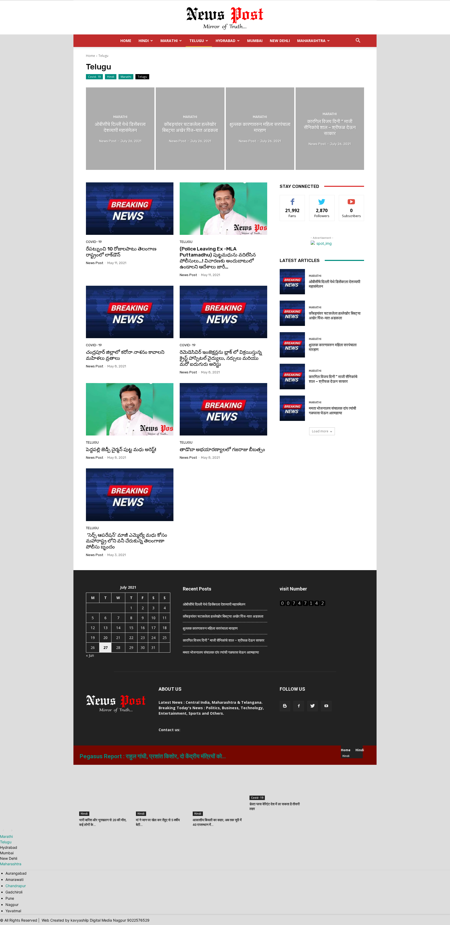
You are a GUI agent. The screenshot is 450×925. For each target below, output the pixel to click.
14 (118, 627)
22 (131, 637)
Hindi (144, 40)
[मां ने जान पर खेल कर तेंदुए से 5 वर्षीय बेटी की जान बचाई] (161, 790)
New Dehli (280, 40)
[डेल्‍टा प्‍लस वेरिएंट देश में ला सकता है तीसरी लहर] (275, 782)
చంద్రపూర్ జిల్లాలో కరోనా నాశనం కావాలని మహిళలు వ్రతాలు (125, 355)
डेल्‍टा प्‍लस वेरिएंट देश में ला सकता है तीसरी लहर (274, 806)
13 (105, 627)
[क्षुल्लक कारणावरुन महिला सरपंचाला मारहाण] (260, 128)
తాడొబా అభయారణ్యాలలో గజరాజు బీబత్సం (222, 449)
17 (153, 627)
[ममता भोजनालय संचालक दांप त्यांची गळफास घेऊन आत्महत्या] (292, 408)
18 (164, 627)
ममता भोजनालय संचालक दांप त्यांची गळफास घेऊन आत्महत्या (332, 410)
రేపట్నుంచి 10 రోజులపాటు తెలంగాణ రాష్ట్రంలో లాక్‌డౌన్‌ (121, 252)
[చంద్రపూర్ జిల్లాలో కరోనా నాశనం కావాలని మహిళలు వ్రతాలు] (129, 312)
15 (131, 627)
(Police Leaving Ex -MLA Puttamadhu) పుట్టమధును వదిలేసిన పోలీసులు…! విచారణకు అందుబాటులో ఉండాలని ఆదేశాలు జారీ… (218, 258)
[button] (358, 41)
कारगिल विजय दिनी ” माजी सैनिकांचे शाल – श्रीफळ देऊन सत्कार (333, 379)
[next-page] (11, 830)
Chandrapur (15, 886)
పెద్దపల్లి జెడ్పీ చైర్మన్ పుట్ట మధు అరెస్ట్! (121, 449)
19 (93, 637)
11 (164, 617)
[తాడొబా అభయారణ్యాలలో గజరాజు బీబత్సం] (223, 409)
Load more (320, 431)
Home (125, 40)
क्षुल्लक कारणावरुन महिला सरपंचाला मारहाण (210, 628)
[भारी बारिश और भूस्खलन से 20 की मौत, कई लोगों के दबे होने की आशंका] (104, 790)
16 (143, 627)
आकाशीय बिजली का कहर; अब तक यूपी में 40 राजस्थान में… (217, 822)
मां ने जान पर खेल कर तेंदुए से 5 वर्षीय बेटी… (158, 822)
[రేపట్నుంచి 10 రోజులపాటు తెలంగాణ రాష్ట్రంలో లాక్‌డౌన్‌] (129, 208)
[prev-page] (3, 830)
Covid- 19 (94, 77)
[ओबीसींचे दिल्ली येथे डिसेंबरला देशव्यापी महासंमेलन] (120, 128)
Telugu (196, 40)
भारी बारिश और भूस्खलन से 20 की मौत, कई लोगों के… (103, 822)
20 (105, 637)
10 (153, 617)
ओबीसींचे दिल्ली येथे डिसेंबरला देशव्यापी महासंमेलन (214, 604)
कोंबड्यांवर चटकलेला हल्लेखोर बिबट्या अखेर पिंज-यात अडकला (334, 315)
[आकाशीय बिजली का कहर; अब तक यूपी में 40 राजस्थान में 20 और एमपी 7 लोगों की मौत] (218, 790)
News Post (94, 263)
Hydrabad (225, 40)
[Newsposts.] (225, 17)
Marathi (169, 40)
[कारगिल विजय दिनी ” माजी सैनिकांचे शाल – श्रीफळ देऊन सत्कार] (330, 128)
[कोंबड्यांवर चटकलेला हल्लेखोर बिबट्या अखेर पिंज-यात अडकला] (190, 128)
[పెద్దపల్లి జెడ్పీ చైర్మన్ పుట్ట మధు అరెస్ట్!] (129, 409)
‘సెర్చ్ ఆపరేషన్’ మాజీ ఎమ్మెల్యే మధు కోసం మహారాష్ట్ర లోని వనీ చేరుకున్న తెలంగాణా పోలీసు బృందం (126, 541)
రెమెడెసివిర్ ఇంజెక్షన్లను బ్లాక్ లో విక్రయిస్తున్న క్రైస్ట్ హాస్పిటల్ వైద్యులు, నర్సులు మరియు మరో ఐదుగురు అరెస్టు (221, 358)
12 (93, 627)
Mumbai (254, 40)
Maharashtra (311, 40)
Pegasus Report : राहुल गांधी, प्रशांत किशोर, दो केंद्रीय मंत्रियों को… (153, 756)
